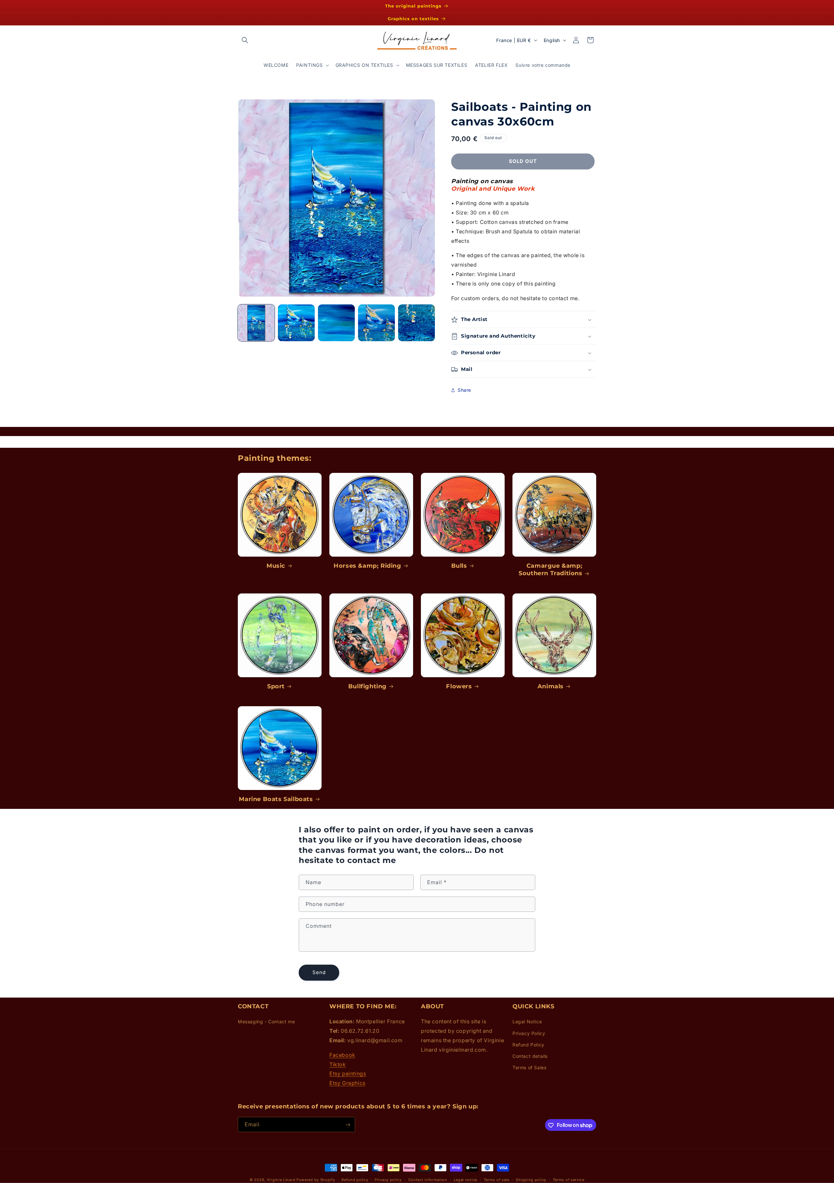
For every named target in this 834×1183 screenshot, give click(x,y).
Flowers (459, 686)
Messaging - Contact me (266, 1022)
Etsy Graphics (347, 1083)
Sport (276, 686)
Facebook (342, 1055)
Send (319, 973)
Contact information (427, 1179)
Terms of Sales (529, 1067)
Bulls (459, 565)
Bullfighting (367, 686)
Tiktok (337, 1064)
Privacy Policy (528, 1033)
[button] (245, 40)
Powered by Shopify (315, 1179)
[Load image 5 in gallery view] (416, 322)
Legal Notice (527, 1022)
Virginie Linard (281, 1179)
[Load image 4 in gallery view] (376, 322)
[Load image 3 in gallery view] (336, 322)
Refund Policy (528, 1044)
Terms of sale (497, 1179)
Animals (551, 686)
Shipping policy (531, 1179)
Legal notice (465, 1179)
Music (275, 565)
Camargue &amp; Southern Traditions (550, 569)
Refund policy (354, 1179)
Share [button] (464, 390)
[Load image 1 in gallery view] (256, 322)
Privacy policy (388, 1179)
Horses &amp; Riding (367, 565)
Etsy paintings (347, 1074)
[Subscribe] (347, 1124)
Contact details (530, 1056)
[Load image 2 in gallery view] (296, 322)
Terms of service (568, 1179)
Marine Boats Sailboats (276, 799)
